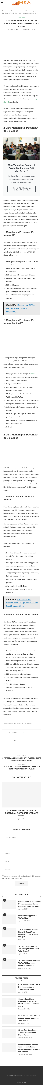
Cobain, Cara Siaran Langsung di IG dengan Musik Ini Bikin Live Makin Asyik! (28, 1002)
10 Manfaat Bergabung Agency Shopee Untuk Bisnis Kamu (27, 1032)
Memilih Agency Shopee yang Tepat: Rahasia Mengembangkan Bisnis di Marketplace (29, 1048)
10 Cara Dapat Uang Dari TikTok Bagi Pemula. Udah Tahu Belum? (28, 948)
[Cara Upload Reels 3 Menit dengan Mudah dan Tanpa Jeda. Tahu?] (9, 1019)
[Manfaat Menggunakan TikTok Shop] (9, 919)
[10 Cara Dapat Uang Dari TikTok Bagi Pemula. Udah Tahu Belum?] (9, 949)
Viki (17, 29)
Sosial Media (15, 11)
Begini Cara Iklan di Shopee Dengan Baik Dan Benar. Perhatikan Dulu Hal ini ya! (29, 903)
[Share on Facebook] (27, 732)
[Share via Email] (34, 732)
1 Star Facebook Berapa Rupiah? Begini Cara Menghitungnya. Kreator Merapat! (28, 933)
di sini (32, 374)
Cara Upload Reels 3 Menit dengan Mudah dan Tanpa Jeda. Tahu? (29, 1018)
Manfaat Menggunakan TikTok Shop (27, 917)
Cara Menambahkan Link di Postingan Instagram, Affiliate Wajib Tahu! (29, 987)
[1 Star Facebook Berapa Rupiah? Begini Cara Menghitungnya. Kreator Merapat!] (9, 932)
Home (4, 11)
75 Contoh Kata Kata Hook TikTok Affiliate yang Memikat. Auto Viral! (29, 963)
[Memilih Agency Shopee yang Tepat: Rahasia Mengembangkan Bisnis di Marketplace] (9, 1047)
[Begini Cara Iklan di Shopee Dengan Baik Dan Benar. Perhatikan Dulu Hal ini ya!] (9, 904)
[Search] (41, 3)
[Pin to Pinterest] (31, 732)
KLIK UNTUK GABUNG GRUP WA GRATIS (21, 189)
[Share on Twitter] (29, 732)
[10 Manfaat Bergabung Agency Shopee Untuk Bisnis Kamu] (9, 1033)
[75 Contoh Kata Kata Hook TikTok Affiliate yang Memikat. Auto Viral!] (9, 964)
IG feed (11, 210)
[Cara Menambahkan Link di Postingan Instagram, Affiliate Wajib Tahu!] (21, 794)
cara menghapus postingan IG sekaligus (18, 723)
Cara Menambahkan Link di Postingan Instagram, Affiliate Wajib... (21, 813)
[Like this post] (24, 732)
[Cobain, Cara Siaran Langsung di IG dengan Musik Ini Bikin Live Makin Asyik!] (9, 1002)
